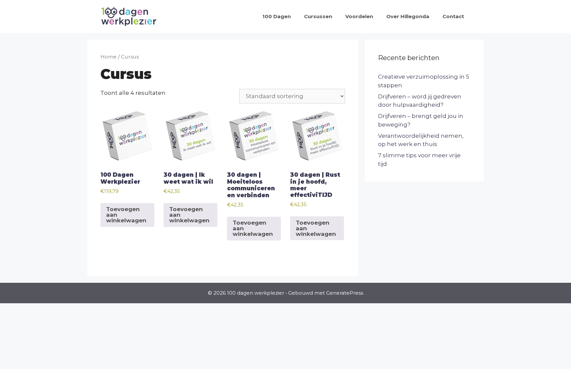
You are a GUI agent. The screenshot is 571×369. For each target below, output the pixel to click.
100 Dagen (276, 16)
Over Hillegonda (407, 16)
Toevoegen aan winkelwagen (126, 215)
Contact (453, 16)
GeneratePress (344, 293)
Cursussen (318, 16)
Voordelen (359, 16)
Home (108, 57)
